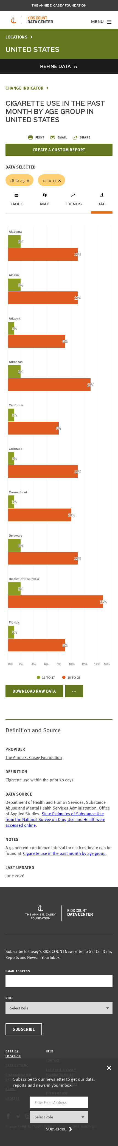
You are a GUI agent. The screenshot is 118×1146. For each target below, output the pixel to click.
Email (62, 137)
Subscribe (24, 1029)
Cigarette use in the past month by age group (64, 853)
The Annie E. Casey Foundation (59, 5)
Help (49, 1051)
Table (16, 204)
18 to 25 (17, 180)
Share (85, 137)
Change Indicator (24, 88)
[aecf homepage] (13, 20)
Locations (16, 37)
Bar (101, 204)
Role (9, 998)
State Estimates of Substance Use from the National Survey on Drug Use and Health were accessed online (55, 819)
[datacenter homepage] (40, 20)
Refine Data (55, 66)
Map (45, 204)
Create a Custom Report (59, 150)
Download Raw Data (34, 691)
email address (17, 971)
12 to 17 (49, 180)
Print (39, 137)
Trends (73, 204)
